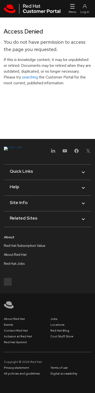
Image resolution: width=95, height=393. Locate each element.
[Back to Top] (89, 384)
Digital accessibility (63, 374)
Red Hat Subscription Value (24, 245)
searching (30, 77)
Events (8, 325)
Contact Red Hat (16, 331)
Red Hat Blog (59, 331)
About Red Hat (15, 254)
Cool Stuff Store (61, 336)
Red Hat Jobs (14, 263)
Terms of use (59, 368)
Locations (57, 325)
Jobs (53, 319)
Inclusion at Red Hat (18, 336)
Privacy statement (16, 368)
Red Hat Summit (15, 342)
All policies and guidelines (22, 374)
